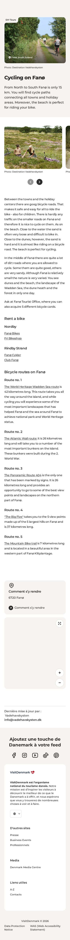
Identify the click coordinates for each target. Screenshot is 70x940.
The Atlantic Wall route (20, 438)
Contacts (16, 894)
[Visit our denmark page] (14, 755)
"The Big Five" (13, 516)
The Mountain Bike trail (20, 543)
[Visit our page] (24, 755)
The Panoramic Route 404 (22, 475)
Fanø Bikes (12, 333)
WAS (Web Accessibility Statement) (45, 927)
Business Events (20, 840)
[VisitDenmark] (22, 772)
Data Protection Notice (14, 927)
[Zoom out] (59, 683)
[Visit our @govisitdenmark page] (46, 755)
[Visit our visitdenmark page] (35, 755)
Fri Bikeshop (13, 338)
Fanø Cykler (12, 355)
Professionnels (19, 845)
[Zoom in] (59, 673)
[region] (35, 653)
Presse (14, 835)
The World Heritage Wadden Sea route (31, 386)
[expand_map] (60, 623)
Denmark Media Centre (25, 867)
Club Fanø (11, 360)
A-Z (12, 889)
